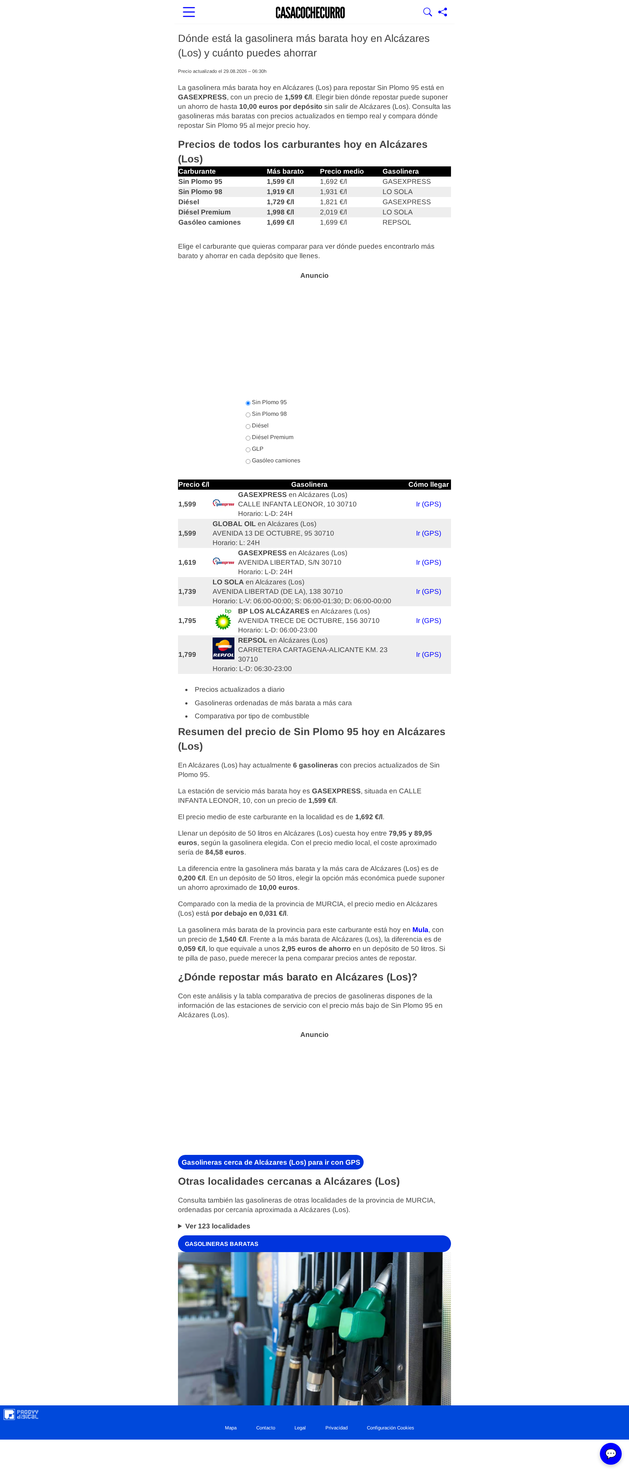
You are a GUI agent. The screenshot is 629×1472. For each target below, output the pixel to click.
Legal (300, 1427)
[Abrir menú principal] (189, 13)
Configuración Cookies (390, 1427)
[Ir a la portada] (310, 12)
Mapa (231, 1427)
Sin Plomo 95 (268, 402)
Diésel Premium (271, 437)
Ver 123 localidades (217, 1226)
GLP (257, 449)
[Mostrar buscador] (427, 12)
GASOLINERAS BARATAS (221, 1243)
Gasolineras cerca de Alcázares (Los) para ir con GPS (271, 1162)
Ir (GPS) (428, 504)
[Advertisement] (314, 335)
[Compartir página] (442, 12)
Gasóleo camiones (275, 460)
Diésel (259, 425)
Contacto (265, 1427)
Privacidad (336, 1427)
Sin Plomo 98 (268, 414)
